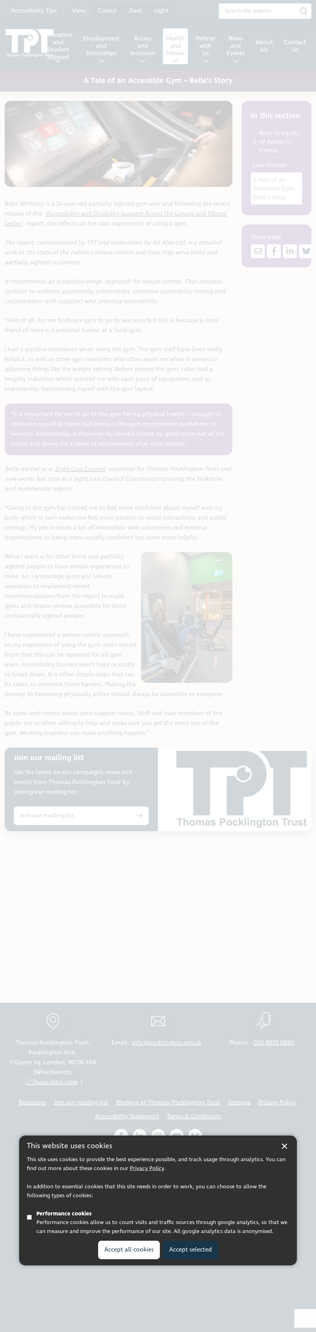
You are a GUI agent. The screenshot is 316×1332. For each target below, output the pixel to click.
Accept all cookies (129, 1250)
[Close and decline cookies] (284, 1146)
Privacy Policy (147, 1168)
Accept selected (190, 1250)
